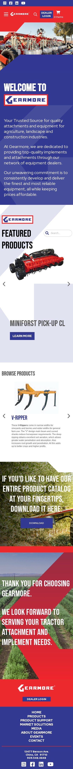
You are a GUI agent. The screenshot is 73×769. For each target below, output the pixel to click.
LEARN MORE (22, 336)
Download (36, 523)
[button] (47, 233)
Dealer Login (46, 14)
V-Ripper (19, 417)
